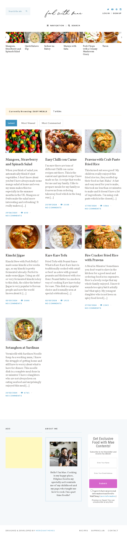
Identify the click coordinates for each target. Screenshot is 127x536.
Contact (113, 530)
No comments (14, 215)
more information (108, 496)
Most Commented (51, 123)
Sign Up (117, 13)
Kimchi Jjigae (15, 255)
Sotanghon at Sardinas (22, 348)
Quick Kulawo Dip (32, 47)
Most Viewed (28, 123)
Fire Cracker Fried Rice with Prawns (101, 258)
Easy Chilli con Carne (61, 159)
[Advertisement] (63, 83)
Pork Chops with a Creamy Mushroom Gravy (90, 50)
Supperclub (98, 530)
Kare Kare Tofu (56, 255)
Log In (106, 13)
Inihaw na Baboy (49, 47)
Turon (105, 46)
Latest (11, 123)
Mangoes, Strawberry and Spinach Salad (13, 49)
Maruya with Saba (70, 47)
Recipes (83, 530)
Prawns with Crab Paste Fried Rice (102, 162)
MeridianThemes (45, 530)
